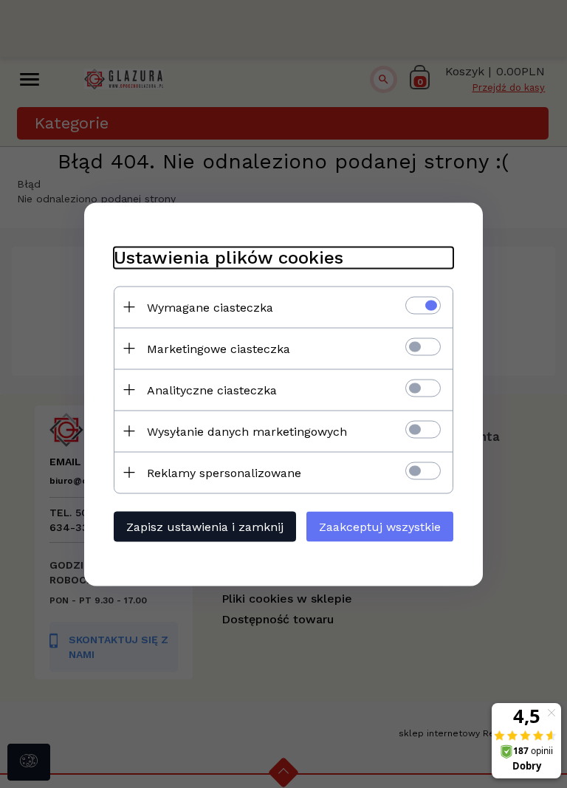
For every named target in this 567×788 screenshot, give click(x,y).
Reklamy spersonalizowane (224, 472)
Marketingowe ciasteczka (218, 348)
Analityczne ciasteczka (212, 390)
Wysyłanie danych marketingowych (247, 431)
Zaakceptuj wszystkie (380, 526)
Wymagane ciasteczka (210, 307)
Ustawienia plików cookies (228, 257)
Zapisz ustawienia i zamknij (205, 526)
